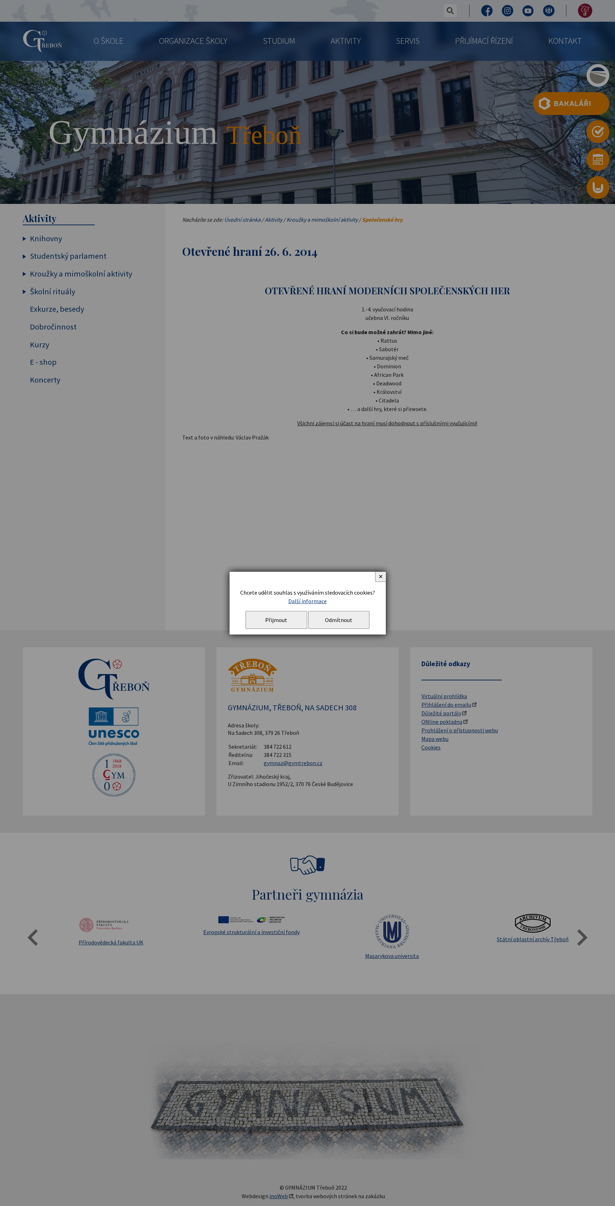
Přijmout (276, 619)
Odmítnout (338, 619)
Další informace (307, 601)
